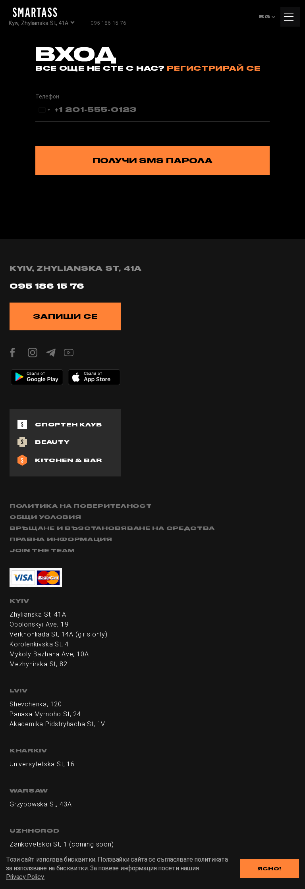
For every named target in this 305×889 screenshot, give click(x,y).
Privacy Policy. (25, 877)
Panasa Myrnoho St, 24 (45, 714)
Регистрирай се (213, 68)
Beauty (52, 442)
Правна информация (61, 539)
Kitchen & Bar (68, 460)
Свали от (36, 373)
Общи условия (45, 517)
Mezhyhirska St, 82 (38, 664)
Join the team (42, 550)
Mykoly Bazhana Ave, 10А (49, 654)
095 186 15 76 (108, 23)
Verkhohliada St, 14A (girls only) (58, 634)
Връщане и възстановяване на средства (112, 528)
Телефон (47, 96)
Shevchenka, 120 (36, 704)
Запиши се (65, 316)
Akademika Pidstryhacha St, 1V (57, 724)
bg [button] (265, 16)
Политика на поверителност (81, 506)
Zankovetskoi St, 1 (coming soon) (62, 844)
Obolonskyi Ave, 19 (39, 624)
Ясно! (269, 868)
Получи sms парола (153, 160)
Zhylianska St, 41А (38, 614)
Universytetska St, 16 (42, 764)
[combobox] (44, 110)
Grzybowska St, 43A (40, 804)
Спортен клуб (68, 424)
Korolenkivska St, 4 (39, 644)
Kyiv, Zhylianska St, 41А (38, 23)
